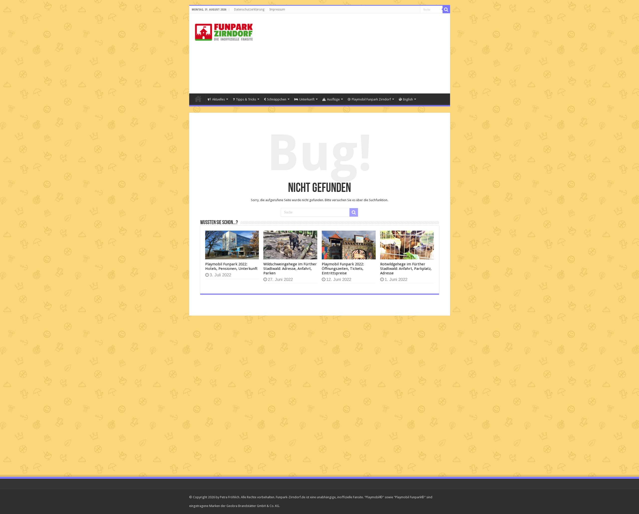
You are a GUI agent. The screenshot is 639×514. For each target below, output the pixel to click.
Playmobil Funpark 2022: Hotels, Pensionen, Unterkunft (231, 266)
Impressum (277, 9)
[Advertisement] (355, 53)
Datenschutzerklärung (249, 9)
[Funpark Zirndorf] (224, 31)
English (408, 99)
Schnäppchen (276, 99)
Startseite (198, 98)
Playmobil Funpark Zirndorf (371, 99)
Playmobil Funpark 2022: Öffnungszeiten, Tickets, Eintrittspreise (343, 268)
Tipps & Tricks (246, 99)
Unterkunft (307, 99)
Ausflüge (333, 99)
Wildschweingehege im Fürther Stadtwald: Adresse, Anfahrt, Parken (290, 268)
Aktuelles (218, 99)
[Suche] (446, 9)
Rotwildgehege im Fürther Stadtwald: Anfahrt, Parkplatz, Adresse (406, 268)
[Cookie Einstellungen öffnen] (11, 508)
